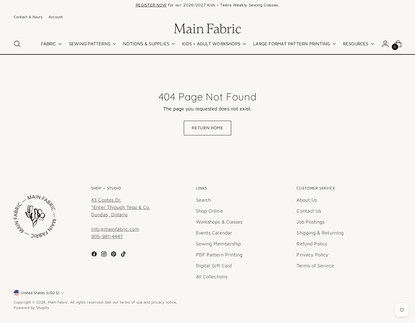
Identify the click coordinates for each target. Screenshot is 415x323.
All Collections (211, 276)
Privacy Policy (312, 254)
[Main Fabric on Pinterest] (114, 255)
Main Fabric (58, 302)
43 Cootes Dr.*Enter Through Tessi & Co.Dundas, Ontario (120, 207)
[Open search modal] (17, 44)
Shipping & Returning (320, 232)
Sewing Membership (218, 243)
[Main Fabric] (207, 28)
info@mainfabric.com (115, 229)
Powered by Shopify (31, 307)
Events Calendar (214, 232)
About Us (307, 200)
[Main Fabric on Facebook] (94, 255)
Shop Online (209, 211)
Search (203, 200)
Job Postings (310, 221)
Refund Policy (312, 243)
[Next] (294, 5)
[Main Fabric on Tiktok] (124, 255)
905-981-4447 (107, 236)
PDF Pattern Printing (219, 254)
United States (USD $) (40, 292)
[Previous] (121, 5)
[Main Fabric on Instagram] (104, 255)
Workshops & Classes (219, 221)
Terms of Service (315, 265)
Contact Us (309, 211)
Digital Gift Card (214, 265)
